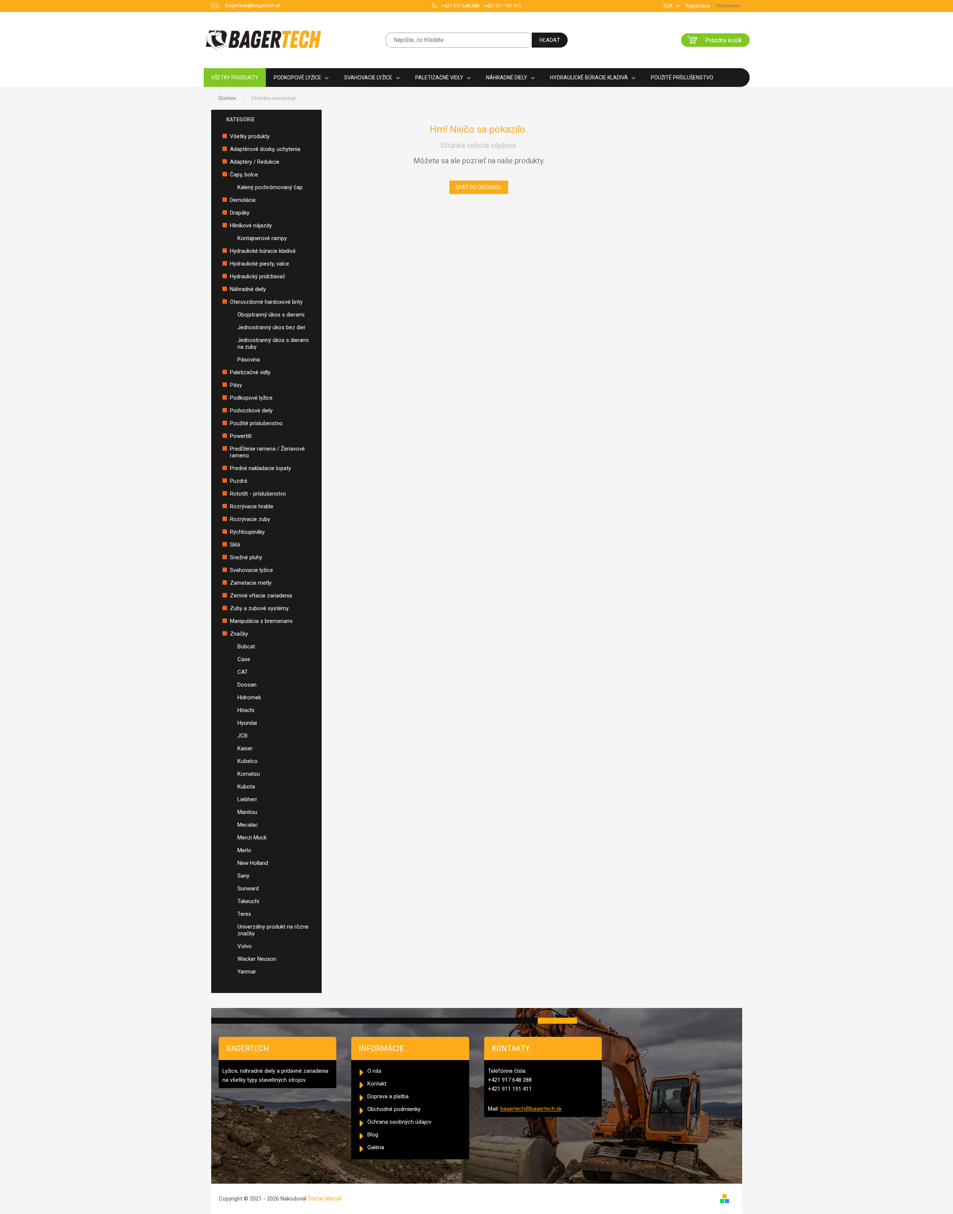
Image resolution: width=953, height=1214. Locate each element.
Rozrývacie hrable (251, 506)
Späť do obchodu (478, 187)
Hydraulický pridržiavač (257, 276)
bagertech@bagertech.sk (531, 1108)
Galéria (375, 1147)
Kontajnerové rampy (262, 238)
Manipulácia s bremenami (261, 621)
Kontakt (376, 1083)
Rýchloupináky (247, 532)
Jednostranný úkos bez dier (271, 327)
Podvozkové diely (251, 410)
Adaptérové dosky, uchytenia (265, 149)
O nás (374, 1071)
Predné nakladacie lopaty (260, 468)
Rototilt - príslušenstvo (258, 493)
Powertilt (241, 436)
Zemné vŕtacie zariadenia (261, 595)
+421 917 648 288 (460, 6)
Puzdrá (238, 481)
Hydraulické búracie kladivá (262, 251)
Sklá (235, 544)
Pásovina (248, 359)
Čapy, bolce (244, 174)
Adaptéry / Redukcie (254, 161)
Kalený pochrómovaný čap (270, 187)
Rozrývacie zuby (250, 519)
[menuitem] (235, 77)
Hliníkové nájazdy (251, 225)
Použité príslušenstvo (256, 423)
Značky (239, 633)
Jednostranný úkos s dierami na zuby (273, 343)
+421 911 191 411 (502, 6)
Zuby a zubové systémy (259, 608)
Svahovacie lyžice (251, 570)
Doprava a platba (388, 1096)
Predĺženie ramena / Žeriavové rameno (267, 452)
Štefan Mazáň (325, 1198)
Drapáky (239, 212)
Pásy (236, 385)
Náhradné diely (248, 289)
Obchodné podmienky (394, 1109)
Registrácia (698, 6)
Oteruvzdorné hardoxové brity (266, 302)
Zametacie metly (250, 582)
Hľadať (550, 40)
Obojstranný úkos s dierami (270, 314)
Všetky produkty (250, 136)
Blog (372, 1134)
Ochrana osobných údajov (399, 1121)
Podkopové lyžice (251, 397)
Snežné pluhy (246, 557)
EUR (669, 6)
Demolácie (243, 200)
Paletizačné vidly (250, 372)
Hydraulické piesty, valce (259, 263)
